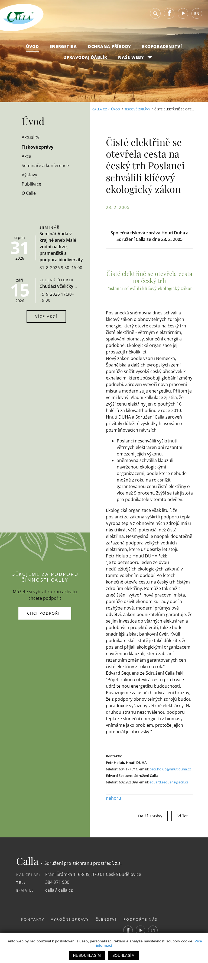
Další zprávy (150, 815)
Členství (106, 919)
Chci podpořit (45, 613)
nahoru (113, 798)
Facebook (169, 13)
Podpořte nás (140, 919)
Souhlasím (123, 956)
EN (196, 13)
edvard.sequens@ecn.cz (169, 782)
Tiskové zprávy (137, 109)
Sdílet (182, 815)
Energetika (63, 46)
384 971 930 (57, 882)
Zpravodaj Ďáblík (85, 57)
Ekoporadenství (162, 46)
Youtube (183, 13)
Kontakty (32, 919)
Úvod (32, 46)
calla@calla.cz (59, 890)
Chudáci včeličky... (58, 286)
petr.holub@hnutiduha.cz (170, 769)
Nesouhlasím (87, 956)
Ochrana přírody (109, 46)
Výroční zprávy (70, 919)
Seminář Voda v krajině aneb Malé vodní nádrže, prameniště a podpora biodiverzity (61, 247)
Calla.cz (99, 109)
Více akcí (46, 316)
